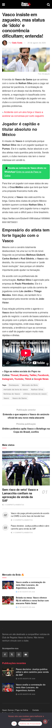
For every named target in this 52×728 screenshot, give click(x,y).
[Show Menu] (3, 4)
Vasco (6, 398)
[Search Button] (48, 4)
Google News (41, 379)
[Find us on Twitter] (12, 654)
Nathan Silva (37, 389)
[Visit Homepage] (26, 4)
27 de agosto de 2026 (26, 607)
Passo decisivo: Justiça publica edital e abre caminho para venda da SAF (30, 527)
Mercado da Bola (30, 385)
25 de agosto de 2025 (37, 42)
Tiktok (28, 379)
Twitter (33, 375)
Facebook (43, 375)
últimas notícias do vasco (35, 393)
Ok (14, 723)
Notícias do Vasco (12, 393)
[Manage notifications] (45, 721)
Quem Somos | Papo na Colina (15, 710)
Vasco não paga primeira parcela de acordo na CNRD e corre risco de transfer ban (30, 515)
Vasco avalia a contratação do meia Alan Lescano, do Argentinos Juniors (30, 585)
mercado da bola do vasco (16, 389)
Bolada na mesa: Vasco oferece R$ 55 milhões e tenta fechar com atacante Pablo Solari (32, 600)
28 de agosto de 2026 (26, 592)
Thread (14, 375)
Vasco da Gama (19, 398)
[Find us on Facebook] (5, 654)
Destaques (14, 385)
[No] (48, 720)
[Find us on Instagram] (19, 654)
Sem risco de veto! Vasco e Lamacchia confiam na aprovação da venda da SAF (20, 495)
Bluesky (23, 375)
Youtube (19, 379)
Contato (35, 710)
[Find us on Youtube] (25, 654)
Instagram (7, 379)
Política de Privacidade (30, 723)
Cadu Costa (17, 42)
